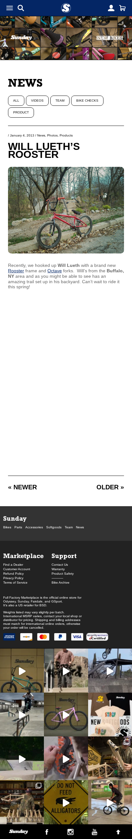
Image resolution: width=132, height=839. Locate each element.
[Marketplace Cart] (122, 8)
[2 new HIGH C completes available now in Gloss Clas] (66, 714)
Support (64, 555)
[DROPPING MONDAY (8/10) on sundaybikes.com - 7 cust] (22, 802)
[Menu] (9, 8)
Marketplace (23, 555)
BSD (42, 605)
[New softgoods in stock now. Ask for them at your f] (110, 714)
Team (59, 100)
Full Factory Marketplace (21, 597)
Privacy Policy (13, 578)
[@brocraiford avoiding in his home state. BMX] (66, 802)
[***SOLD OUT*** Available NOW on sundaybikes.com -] (66, 758)
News (25, 82)
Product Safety (63, 573)
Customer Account (16, 569)
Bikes (7, 527)
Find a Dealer (13, 564)
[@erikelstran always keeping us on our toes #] (22, 758)
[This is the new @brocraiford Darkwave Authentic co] (22, 670)
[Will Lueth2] (66, 251)
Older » (110, 487)
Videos (37, 100)
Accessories (34, 527)
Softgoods (54, 527)
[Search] (20, 8)
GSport (56, 601)
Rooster (16, 270)
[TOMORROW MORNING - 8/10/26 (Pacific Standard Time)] (110, 758)
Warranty (58, 569)
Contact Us (60, 564)
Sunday (15, 518)
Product (21, 112)
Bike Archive (61, 582)
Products (66, 135)
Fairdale (37, 601)
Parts (18, 527)
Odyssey (9, 601)
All (16, 100)
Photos (52, 135)
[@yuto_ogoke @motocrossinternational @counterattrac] (22, 714)
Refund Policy (13, 573)
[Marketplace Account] (111, 8)
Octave (54, 270)
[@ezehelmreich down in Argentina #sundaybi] (110, 670)
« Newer (22, 487)
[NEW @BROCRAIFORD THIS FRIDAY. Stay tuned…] (66, 670)
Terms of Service (15, 582)
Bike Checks (87, 100)
